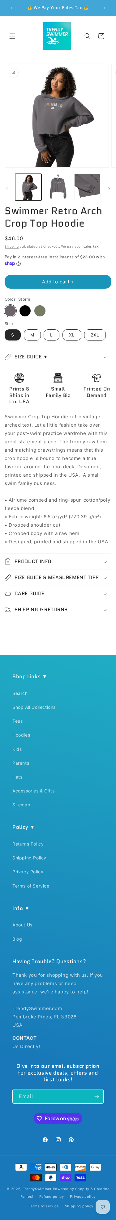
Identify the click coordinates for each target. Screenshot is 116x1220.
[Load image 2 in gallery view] (58, 187)
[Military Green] (39, 310)
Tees (17, 721)
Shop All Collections (34, 707)
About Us (22, 924)
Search (20, 693)
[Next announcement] (104, 8)
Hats (17, 776)
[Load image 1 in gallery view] (28, 187)
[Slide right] (109, 188)
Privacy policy (83, 1196)
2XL (95, 334)
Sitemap (21, 804)
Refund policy (51, 1196)
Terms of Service (30, 885)
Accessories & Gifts (33, 790)
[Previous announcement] (11, 8)
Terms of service (44, 1206)
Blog (17, 939)
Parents (20, 763)
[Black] (25, 310)
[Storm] (10, 310)
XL (72, 334)
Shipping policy (79, 1206)
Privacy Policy (27, 871)
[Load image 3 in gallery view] (87, 187)
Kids (17, 749)
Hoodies (21, 734)
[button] (12, 36)
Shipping (12, 246)
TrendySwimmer (37, 1189)
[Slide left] (7, 188)
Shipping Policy (29, 857)
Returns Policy (28, 843)
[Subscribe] (96, 1096)
